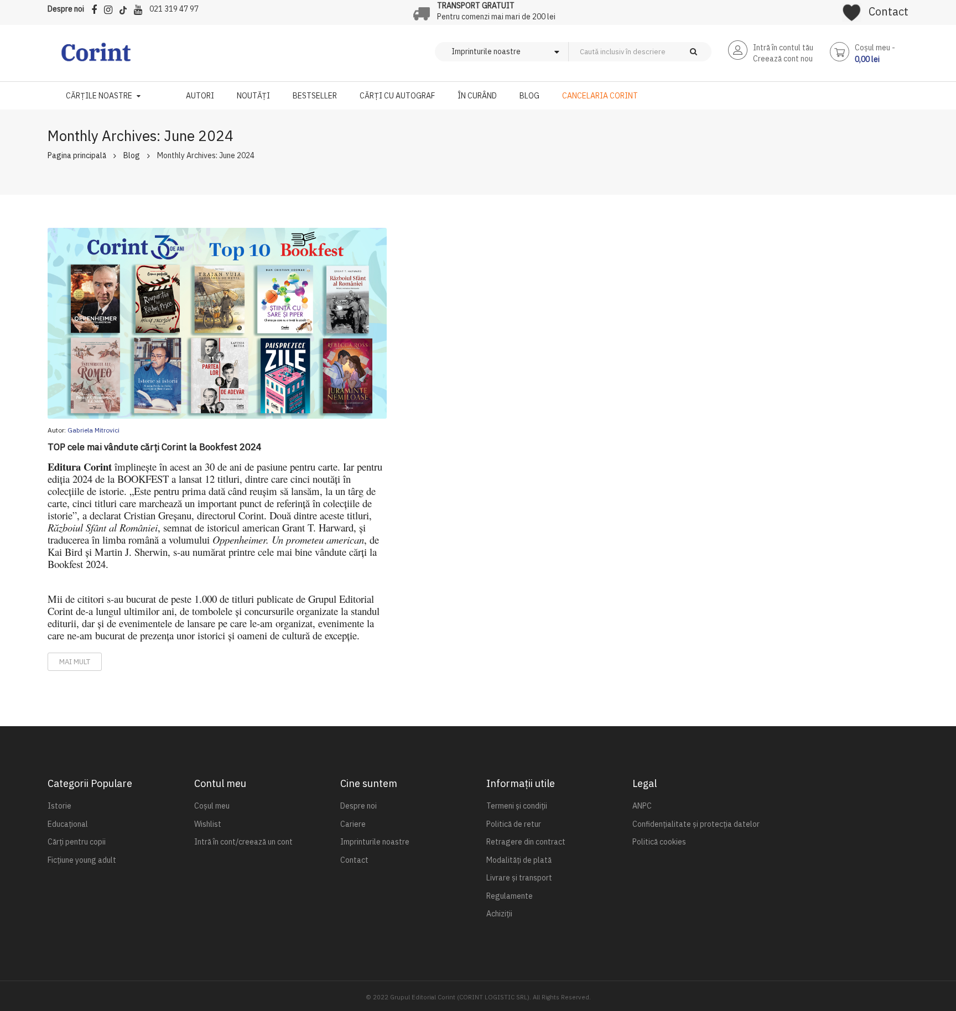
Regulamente (509, 896)
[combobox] (658, 51)
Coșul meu (212, 806)
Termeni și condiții (516, 806)
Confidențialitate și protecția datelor (696, 824)
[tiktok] (125, 8)
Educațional (68, 824)
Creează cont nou (783, 59)
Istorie (59, 806)
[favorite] (851, 9)
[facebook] (96, 8)
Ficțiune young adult (82, 860)
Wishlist (207, 824)
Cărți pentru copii (77, 842)
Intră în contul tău (783, 48)
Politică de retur (513, 824)
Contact (888, 11)
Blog (131, 155)
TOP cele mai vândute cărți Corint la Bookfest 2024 (155, 447)
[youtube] (141, 8)
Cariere (353, 824)
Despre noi (66, 9)
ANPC (642, 806)
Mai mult (74, 661)
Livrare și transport (519, 878)
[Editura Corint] (96, 57)
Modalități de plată (519, 860)
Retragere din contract (525, 842)
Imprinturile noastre (374, 842)
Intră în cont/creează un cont (243, 842)
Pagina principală (77, 155)
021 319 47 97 (174, 9)
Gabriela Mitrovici (93, 430)
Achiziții (499, 914)
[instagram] (111, 8)
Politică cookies (659, 842)
